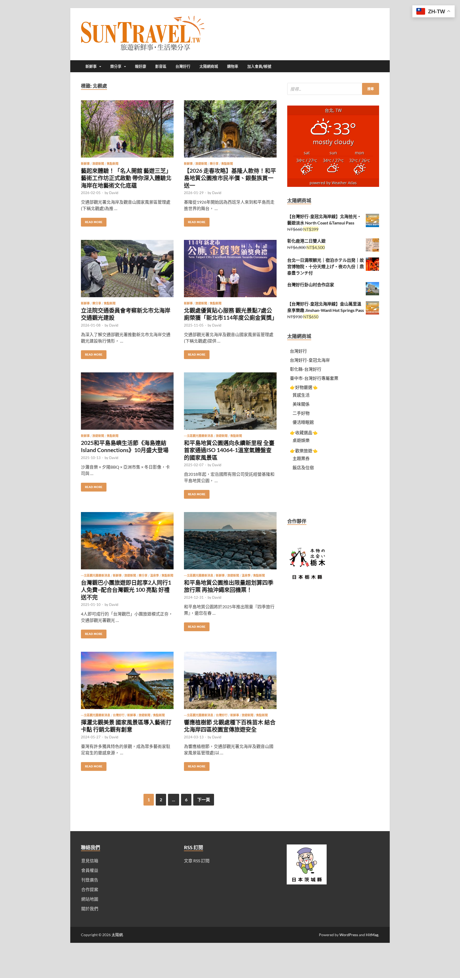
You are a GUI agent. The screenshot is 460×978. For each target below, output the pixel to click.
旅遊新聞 (98, 164)
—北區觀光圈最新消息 (198, 436)
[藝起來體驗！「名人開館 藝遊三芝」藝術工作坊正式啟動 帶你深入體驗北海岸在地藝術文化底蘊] (127, 131)
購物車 (232, 66)
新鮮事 (91, 66)
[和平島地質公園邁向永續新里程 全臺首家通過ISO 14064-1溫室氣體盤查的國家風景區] (230, 403)
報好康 (140, 66)
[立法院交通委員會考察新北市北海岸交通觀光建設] (127, 270)
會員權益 (89, 870)
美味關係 (301, 404)
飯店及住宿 (303, 467)
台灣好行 (182, 66)
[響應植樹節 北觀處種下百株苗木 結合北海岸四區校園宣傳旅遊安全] (230, 682)
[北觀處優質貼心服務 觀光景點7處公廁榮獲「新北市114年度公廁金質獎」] (230, 270)
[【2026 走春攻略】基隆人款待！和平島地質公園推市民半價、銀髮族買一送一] (230, 131)
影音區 (160, 66)
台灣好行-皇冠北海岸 (310, 360)
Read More (91, 221)
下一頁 (203, 799)
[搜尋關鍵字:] (333, 89)
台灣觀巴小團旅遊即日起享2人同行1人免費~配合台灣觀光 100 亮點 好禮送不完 (126, 589)
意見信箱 (89, 860)
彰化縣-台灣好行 (305, 369)
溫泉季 (154, 575)
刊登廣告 (89, 879)
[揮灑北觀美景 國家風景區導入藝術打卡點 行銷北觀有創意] (127, 682)
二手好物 (301, 413)
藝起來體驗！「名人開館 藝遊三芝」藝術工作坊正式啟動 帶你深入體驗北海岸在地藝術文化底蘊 (126, 177)
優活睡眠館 (303, 422)
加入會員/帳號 (259, 66)
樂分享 (115, 66)
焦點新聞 (112, 164)
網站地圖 (89, 898)
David (113, 193)
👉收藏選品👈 (304, 432)
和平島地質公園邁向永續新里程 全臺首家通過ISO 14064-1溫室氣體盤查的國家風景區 (229, 450)
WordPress (348, 934)
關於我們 (89, 908)
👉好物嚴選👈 (304, 387)
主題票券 (301, 458)
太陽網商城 (208, 66)
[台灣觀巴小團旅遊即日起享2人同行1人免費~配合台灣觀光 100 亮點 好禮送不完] (127, 543)
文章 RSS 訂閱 (197, 860)
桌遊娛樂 (301, 440)
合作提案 (89, 889)
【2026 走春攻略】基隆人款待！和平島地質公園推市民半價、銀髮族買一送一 (230, 177)
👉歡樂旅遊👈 (304, 450)
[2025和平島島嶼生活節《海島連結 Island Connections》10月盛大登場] (127, 403)
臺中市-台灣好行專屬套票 (314, 378)
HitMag (372, 934)
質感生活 (301, 394)
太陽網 (117, 934)
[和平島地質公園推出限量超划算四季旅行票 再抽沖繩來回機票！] (230, 543)
